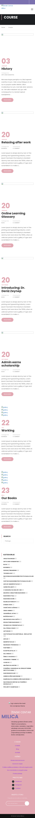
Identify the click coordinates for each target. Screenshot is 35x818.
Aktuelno (6, 631)
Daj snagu (7, 654)
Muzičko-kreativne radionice (14, 593)
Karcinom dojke (18, 764)
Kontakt (17, 752)
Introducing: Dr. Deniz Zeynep (13, 289)
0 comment (16, 148)
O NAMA (17, 746)
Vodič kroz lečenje (10, 608)
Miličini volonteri (10, 665)
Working (7, 430)
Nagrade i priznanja (10, 645)
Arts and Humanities (7, 75)
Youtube (18, 788)
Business (4, 148)
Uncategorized (9, 559)
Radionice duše (8, 599)
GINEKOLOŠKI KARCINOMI (11, 676)
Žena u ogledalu (9, 657)
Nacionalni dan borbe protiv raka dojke (18, 576)
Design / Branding (10, 570)
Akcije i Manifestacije (11, 584)
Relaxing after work (16, 142)
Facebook (18, 781)
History (6, 68)
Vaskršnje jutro (9, 613)
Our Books (9, 498)
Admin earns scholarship (11, 364)
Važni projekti (8, 587)
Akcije (5, 639)
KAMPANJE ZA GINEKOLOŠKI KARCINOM (16, 679)
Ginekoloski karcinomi (17, 760)
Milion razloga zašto (11, 619)
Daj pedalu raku (9, 628)
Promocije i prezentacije (12, 625)
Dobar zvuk (7, 605)
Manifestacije (8, 642)
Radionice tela (8, 596)
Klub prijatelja (9, 651)
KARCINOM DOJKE (9, 673)
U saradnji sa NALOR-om (12, 590)
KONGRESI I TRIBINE (9, 659)
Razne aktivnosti (9, 602)
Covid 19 (6, 662)
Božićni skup (8, 616)
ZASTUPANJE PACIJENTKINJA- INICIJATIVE (17, 634)
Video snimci (7, 610)
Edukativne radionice (11, 622)
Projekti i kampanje (10, 687)
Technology (8, 573)
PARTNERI (6, 648)
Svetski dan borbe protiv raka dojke (17, 581)
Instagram (18, 785)
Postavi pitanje (17, 773)
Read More (7, 100)
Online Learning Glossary (13, 215)
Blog (3, 223)
